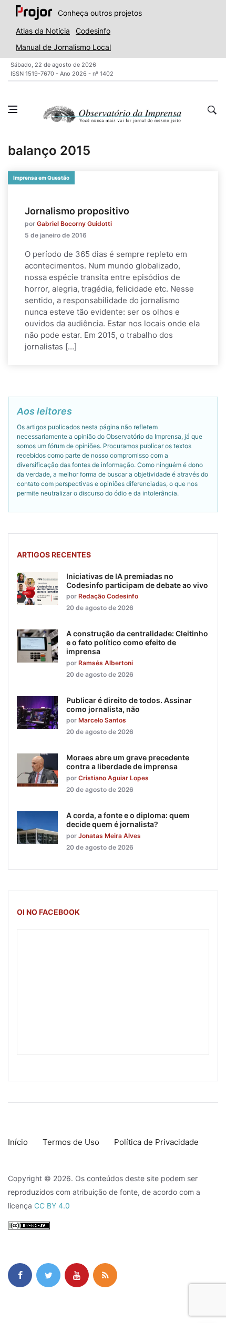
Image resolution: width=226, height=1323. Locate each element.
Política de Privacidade (156, 1142)
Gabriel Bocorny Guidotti (74, 224)
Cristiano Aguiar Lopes (113, 778)
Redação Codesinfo (108, 596)
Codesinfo (93, 30)
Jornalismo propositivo (77, 210)
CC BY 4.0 (52, 1205)
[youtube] (77, 1275)
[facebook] (20, 1275)
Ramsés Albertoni (105, 663)
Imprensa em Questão (41, 177)
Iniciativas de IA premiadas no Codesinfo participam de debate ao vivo (137, 581)
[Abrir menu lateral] (12, 109)
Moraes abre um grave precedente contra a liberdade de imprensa (127, 762)
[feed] (105, 1275)
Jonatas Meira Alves (109, 836)
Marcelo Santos (102, 720)
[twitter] (48, 1275)
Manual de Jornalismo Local (63, 47)
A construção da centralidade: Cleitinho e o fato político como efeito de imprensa (137, 642)
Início (18, 1142)
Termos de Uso (71, 1142)
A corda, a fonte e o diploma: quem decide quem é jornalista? (128, 820)
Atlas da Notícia (43, 30)
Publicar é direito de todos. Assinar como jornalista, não (129, 705)
